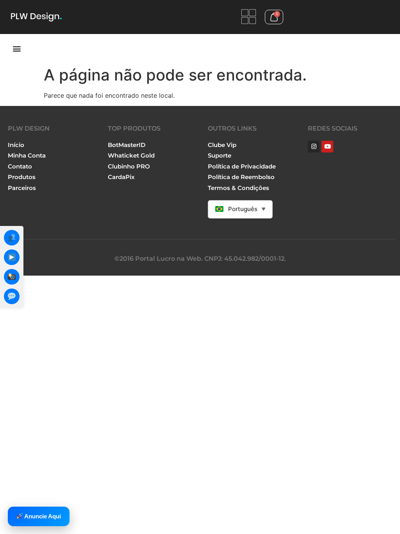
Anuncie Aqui (42, 516)
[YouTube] (12, 257)
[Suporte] (12, 296)
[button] (16, 48)
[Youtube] (327, 146)
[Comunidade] (12, 237)
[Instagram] (12, 277)
